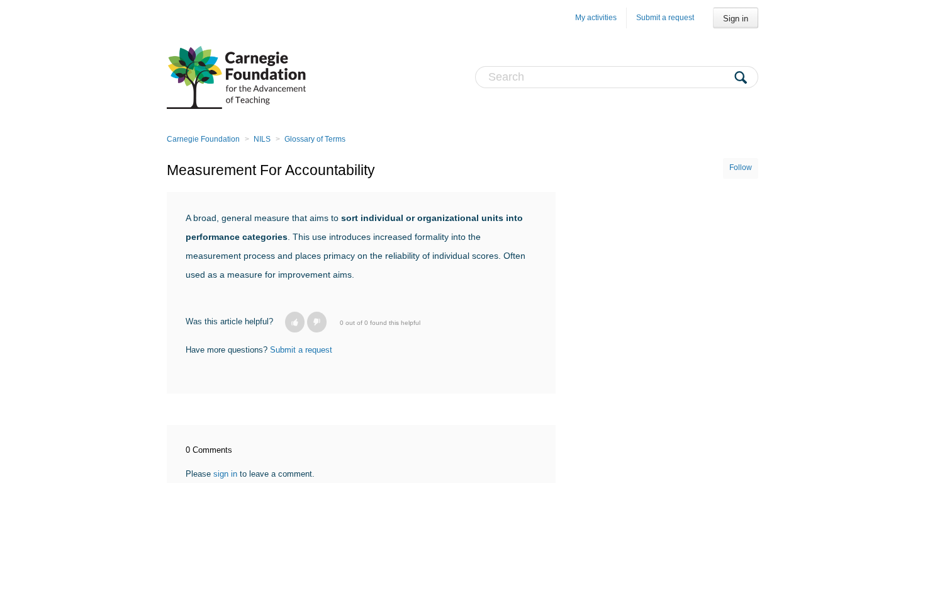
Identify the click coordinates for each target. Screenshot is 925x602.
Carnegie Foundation (203, 139)
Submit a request (665, 17)
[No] (317, 322)
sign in (225, 474)
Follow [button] (740, 167)
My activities (596, 17)
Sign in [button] (735, 18)
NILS (262, 139)
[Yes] (295, 322)
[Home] (236, 77)
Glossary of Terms (314, 139)
